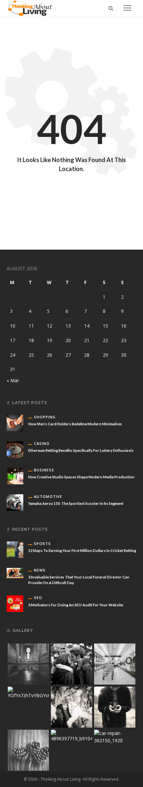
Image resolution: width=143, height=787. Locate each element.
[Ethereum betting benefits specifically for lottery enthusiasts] (15, 449)
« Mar (13, 380)
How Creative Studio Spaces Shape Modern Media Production (81, 477)
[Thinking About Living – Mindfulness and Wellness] (32, 7)
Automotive (48, 496)
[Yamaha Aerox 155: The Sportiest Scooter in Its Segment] (15, 502)
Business (44, 470)
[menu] (127, 8)
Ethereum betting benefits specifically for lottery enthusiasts (81, 450)
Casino (42, 443)
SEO (38, 597)
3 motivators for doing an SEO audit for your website (75, 605)
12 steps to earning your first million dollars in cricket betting (82, 550)
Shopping (45, 417)
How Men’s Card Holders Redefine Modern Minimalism (75, 424)
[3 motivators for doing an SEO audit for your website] (15, 603)
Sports (42, 543)
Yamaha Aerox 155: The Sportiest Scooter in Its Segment (75, 503)
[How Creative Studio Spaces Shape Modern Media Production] (15, 475)
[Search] (110, 8)
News (40, 570)
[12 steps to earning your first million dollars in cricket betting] (15, 549)
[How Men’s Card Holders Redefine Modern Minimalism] (15, 422)
